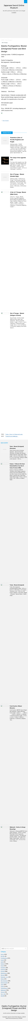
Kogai (2, 965)
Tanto (2, 984)
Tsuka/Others (4, 988)
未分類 (2, 995)
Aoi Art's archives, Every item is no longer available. (14, 1013)
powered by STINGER (17, 1018)
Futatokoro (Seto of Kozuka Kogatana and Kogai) (17, 139)
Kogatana (3, 967)
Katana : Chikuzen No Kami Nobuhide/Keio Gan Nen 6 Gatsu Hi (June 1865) (17, 465)
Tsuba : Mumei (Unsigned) (17, 585)
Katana (2, 963)
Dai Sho (3, 956)
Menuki (2, 975)
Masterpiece (4, 973)
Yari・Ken (3, 994)
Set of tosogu (6, 120)
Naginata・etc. (4, 977)
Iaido (2, 962)
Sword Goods (4, 982)
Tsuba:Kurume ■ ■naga (12, 436)
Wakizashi (3, 990)
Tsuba (2, 986)
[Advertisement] (14, 26)
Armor (2, 954)
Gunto (2, 960)
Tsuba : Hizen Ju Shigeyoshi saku (14, 434)
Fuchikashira (4, 958)
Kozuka (2, 971)
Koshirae (3, 969)
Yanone (3, 992)
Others (2, 979)
